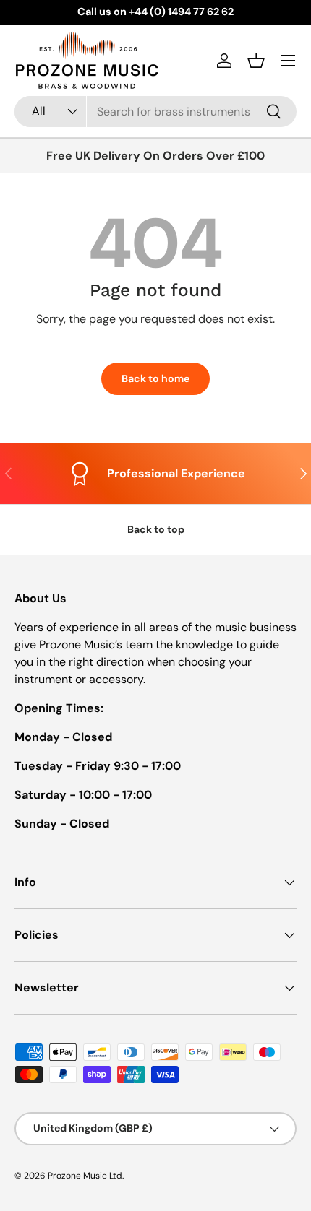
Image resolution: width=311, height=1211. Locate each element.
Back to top (155, 529)
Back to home (155, 378)
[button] (256, 61)
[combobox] (155, 111)
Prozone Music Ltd (85, 1175)
